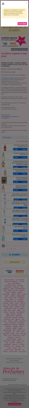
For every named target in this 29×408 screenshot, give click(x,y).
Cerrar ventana (22, 24)
